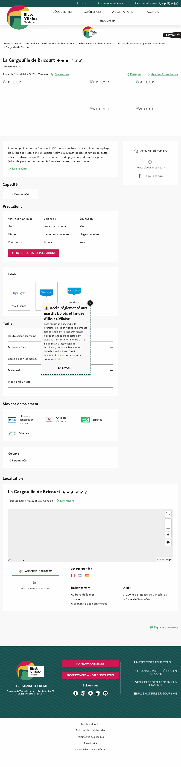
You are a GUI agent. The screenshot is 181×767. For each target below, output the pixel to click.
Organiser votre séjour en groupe (156, 672)
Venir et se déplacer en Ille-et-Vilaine (156, 683)
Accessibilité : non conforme (90, 749)
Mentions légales (90, 724)
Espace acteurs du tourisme (155, 694)
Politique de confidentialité (91, 730)
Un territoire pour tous (152, 662)
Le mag (81, 3)
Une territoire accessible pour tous (155, 3)
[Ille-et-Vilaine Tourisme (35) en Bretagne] (90, 32)
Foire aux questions (90, 663)
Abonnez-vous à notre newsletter (90, 675)
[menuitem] (62, 11)
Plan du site (90, 743)
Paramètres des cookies (90, 737)
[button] (148, 74)
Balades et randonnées (110, 3)
